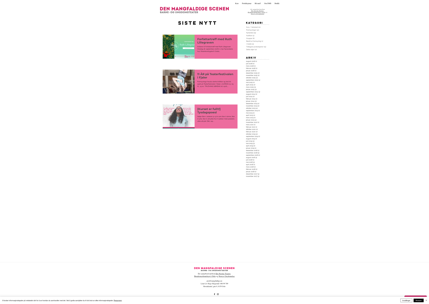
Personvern (118, 300)
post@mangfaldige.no (214, 281)
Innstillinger (406, 300)
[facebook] (214, 294)
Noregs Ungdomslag (257, 14)
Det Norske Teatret (223, 273)
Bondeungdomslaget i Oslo (256, 12)
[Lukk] (426, 300)
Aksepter (418, 300)
